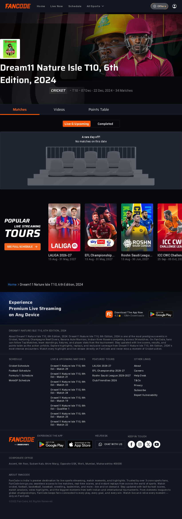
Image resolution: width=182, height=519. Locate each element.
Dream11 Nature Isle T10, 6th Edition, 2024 (59, 74)
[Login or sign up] (174, 6)
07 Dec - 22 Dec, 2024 (96, 90)
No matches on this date (91, 141)
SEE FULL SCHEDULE (20, 246)
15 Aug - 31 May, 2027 (62, 259)
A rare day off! (91, 137)
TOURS (22, 233)
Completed (105, 124)
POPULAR (17, 221)
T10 (75, 90)
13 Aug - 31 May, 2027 (99, 259)
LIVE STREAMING (27, 226)
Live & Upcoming (77, 124)
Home (12, 284)
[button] (20, 109)
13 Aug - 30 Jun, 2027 (135, 259)
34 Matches (124, 90)
